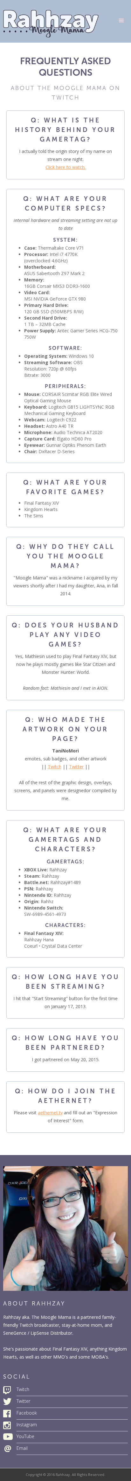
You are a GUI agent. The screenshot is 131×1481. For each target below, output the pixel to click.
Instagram (27, 1425)
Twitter (76, 767)
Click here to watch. (65, 167)
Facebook (27, 1413)
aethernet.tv (50, 1113)
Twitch (54, 767)
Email (22, 1448)
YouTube (25, 1436)
